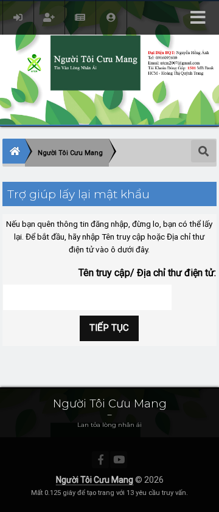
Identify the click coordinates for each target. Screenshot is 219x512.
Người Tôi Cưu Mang (94, 480)
